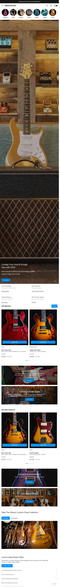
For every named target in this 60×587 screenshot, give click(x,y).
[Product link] (19, 327)
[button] (2, 5)
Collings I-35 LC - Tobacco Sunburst (14, 351)
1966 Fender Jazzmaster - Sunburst (14, 454)
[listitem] (5, 13)
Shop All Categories (11, 453)
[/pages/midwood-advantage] (29, 478)
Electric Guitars (38, 350)
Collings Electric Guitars (11, 350)
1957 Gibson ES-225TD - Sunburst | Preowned (45, 351)
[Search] (46, 5)
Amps (36, 453)
